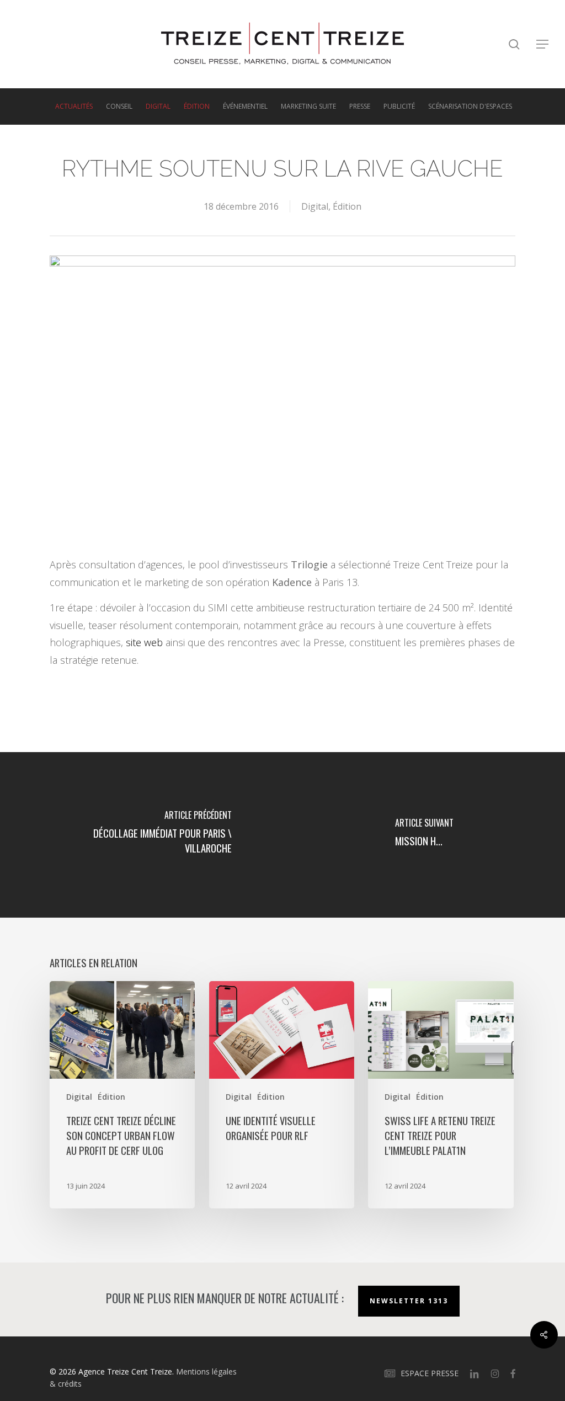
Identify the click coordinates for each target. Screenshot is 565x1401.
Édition (197, 106)
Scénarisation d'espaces (470, 106)
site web (144, 642)
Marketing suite (308, 106)
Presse (359, 106)
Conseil (119, 106)
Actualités (74, 106)
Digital (158, 106)
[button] (543, 44)
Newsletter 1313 (409, 1301)
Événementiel (245, 106)
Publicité (399, 106)
